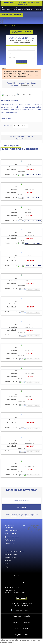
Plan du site (21, 598)
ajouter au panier (33, 175)
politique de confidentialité (23, 516)
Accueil (10, 83)
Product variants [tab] (30, 146)
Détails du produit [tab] (11, 146)
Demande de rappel (11, 14)
